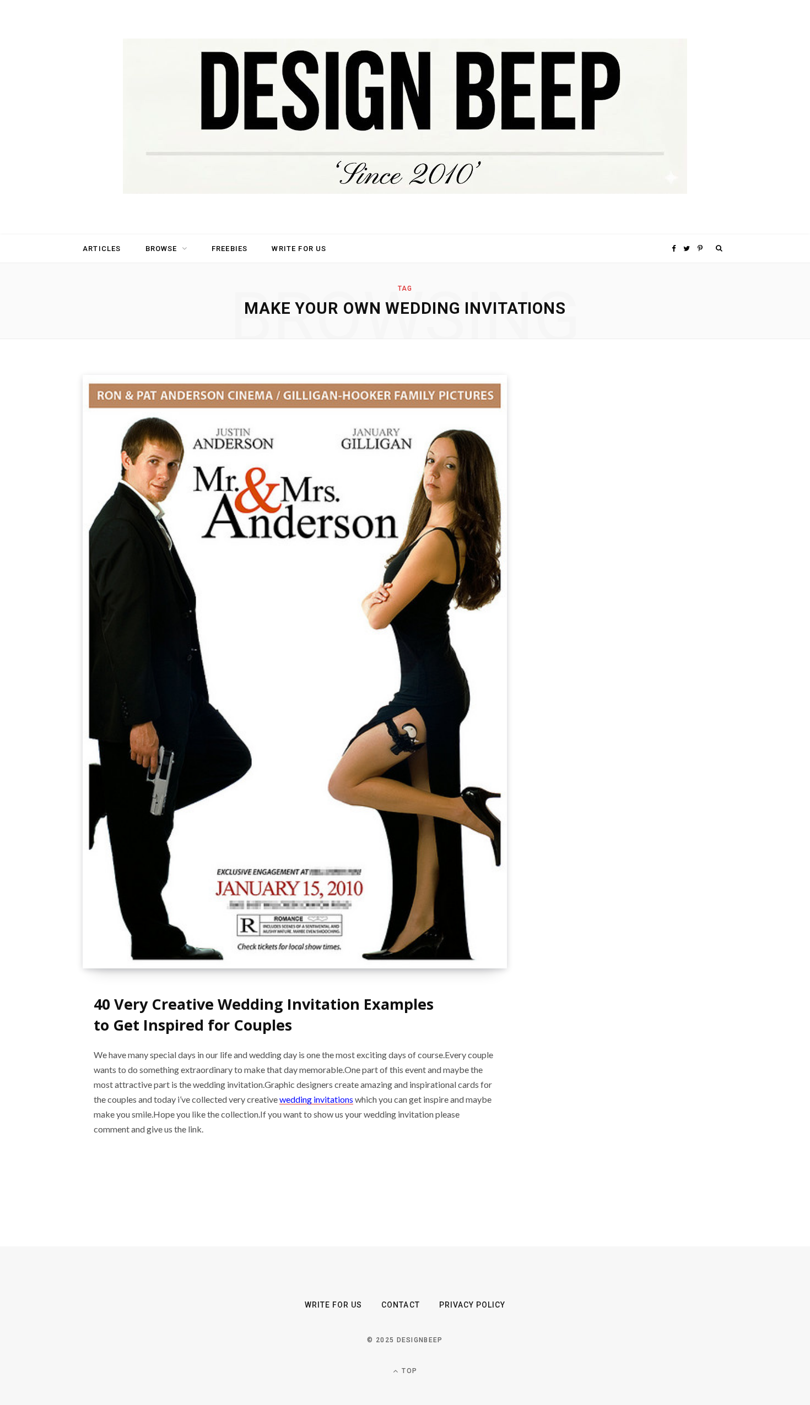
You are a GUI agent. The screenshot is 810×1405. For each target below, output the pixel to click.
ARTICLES (102, 248)
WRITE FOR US (299, 248)
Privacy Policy (472, 1304)
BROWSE (161, 248)
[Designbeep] (405, 117)
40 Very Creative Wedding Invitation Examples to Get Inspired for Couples (264, 1014)
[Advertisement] (622, 540)
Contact (400, 1304)
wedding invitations (316, 1099)
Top (408, 1371)
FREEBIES (229, 248)
